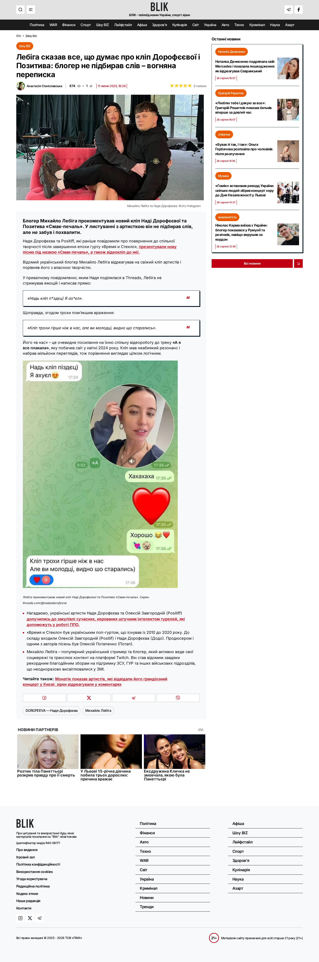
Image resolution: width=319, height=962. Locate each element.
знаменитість (227, 217)
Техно (239, 25)
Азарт (289, 25)
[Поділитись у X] (88, 698)
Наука (275, 25)
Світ (195, 25)
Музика (223, 176)
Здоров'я (159, 25)
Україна (210, 25)
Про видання (26, 850)
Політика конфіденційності (38, 864)
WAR (53, 25)
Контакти (23, 908)
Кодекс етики (27, 893)
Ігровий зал (25, 857)
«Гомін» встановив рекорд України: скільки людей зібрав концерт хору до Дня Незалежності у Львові (244, 190)
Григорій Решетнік (231, 93)
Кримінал (257, 25)
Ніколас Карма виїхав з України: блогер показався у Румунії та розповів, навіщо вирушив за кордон (241, 232)
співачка (224, 134)
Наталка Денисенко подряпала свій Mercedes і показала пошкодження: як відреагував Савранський (245, 66)
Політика (37, 25)
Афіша (142, 25)
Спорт (86, 25)
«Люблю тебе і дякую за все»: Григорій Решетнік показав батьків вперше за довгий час (243, 107)
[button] (20, 9)
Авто (225, 25)
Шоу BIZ (102, 25)
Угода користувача (31, 879)
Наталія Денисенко (231, 51)
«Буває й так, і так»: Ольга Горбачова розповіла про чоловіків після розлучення (244, 149)
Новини (147, 897)
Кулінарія (179, 25)
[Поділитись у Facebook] (44, 698)
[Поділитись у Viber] (178, 698)
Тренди (147, 906)
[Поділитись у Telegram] (133, 698)
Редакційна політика (33, 886)
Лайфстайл (123, 25)
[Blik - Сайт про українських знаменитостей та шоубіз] (25, 826)
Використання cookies (34, 871)
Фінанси (68, 25)
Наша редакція (28, 901)
